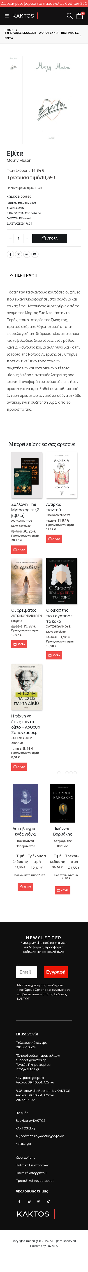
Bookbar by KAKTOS (30, 1120)
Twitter (18, 254)
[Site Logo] (25, 15)
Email (35, 254)
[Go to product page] (26, 475)
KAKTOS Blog (25, 1128)
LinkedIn (26, 254)
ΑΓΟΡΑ (52, 238)
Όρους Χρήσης (35, 989)
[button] (8, 16)
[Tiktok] (48, 1201)
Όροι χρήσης (25, 1157)
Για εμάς (22, 1113)
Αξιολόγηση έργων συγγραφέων (40, 1136)
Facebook (10, 254)
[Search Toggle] (69, 16)
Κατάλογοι (23, 1143)
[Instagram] (29, 1201)
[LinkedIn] (38, 1201)
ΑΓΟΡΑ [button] (21, 549)
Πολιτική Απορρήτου (31, 1173)
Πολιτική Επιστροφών (32, 1165)
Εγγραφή (55, 972)
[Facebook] (19, 1201)
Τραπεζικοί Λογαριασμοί (35, 1180)
